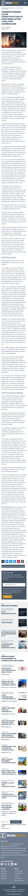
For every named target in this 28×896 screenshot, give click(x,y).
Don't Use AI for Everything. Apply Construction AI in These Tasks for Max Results (9, 772)
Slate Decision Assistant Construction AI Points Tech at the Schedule (9, 646)
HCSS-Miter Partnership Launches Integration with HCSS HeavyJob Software (8, 807)
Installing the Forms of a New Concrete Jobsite (8, 683)
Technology (5, 706)
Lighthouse (8, 726)
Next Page (16, 821)
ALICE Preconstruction (8, 613)
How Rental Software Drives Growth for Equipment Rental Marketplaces (8, 670)
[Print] (2, 561)
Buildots (7, 739)
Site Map (20, 891)
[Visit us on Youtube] (15, 864)
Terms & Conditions (11, 891)
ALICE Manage (6, 623)
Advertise (13, 889)
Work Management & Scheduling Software (12, 8)
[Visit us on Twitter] (5, 864)
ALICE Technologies (11, 687)
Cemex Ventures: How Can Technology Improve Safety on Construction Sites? (9, 710)
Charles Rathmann (6, 27)
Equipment (4, 744)
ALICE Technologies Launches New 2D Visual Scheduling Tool (9, 697)
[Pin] (18, 561)
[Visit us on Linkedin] (12, 864)
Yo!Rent (7, 674)
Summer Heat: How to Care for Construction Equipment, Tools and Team (8, 748)
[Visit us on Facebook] (2, 864)
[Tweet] (14, 561)
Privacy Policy (16, 593)
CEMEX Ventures (10, 714)
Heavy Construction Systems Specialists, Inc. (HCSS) (9, 813)
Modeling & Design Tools (8, 630)
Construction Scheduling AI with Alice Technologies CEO (9, 796)
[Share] (6, 561)
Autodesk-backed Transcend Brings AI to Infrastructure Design (8, 634)
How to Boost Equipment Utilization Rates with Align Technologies (8, 761)
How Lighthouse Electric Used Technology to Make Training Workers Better (8, 722)
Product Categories (7, 679)
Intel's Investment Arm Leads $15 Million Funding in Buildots (9, 735)
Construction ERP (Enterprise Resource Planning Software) (8, 666)
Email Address (7, 581)
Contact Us (6, 889)
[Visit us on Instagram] (9, 864)
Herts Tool (8, 752)
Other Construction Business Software (7, 609)
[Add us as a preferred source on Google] (22, 561)
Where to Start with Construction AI (8, 784)
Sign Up (7, 596)
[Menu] (25, 2)
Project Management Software (7, 781)
